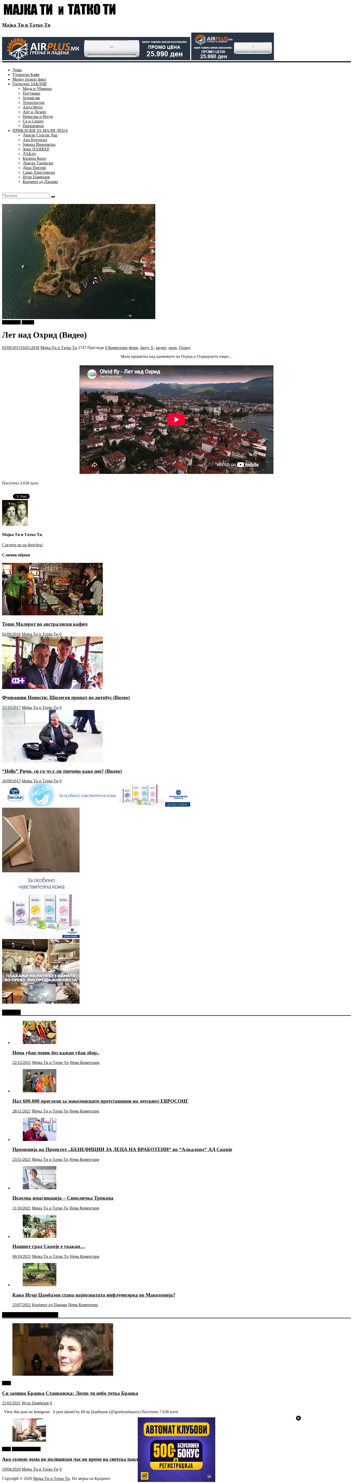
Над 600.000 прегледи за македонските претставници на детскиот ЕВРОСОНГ (100, 1101)
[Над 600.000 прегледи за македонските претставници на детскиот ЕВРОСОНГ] (39, 1091)
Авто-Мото (33, 107)
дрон (172, 347)
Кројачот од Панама (40, 181)
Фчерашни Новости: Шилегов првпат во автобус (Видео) (66, 697)
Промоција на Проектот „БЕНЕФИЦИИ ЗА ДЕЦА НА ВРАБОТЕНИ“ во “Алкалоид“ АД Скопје (122, 1149)
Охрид (184, 347)
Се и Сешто (33, 121)
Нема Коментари (84, 1062)
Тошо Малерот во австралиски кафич (45, 624)
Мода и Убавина (37, 88)
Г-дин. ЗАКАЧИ (26, 1449)
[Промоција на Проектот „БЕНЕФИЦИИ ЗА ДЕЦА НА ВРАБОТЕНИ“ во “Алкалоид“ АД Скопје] (39, 1139)
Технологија (33, 102)
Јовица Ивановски (39, 144)
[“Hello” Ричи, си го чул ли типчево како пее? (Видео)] (52, 761)
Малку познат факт (29, 79)
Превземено (33, 126)
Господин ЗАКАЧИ (29, 84)
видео (161, 347)
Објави (28, 322)
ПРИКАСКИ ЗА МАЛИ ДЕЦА (40, 130)
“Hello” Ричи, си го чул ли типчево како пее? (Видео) (62, 771)
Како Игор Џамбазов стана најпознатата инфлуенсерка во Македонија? (93, 1295)
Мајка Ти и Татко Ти (26, 25)
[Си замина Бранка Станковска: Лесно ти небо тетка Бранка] (62, 1374)
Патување (31, 93)
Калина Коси (34, 158)
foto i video (11, 322)
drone (133, 347)
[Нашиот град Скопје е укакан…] (39, 1236)
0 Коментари (116, 347)
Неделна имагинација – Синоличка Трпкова (62, 1198)
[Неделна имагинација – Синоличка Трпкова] (39, 1188)
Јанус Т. (147, 347)
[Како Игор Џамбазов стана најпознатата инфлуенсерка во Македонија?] (39, 1285)
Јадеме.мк (31, 98)
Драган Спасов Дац (40, 135)
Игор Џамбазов (36, 177)
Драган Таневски (38, 163)
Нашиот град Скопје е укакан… (48, 1246)
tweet (6, 1383)
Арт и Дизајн (34, 112)
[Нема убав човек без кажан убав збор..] (39, 1042)
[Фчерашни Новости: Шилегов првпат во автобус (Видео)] (52, 687)
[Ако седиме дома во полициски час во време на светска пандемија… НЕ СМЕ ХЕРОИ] (29, 1440)
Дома (17, 70)
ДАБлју (29, 154)
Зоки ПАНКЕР (36, 149)
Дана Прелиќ (34, 167)
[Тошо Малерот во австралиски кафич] (52, 614)
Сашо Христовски (39, 172)
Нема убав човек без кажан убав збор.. (55, 1052)
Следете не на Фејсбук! (22, 545)
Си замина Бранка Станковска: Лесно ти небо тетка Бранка (70, 1393)
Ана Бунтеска (35, 140)
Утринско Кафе (26, 74)
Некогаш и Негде (38, 116)
